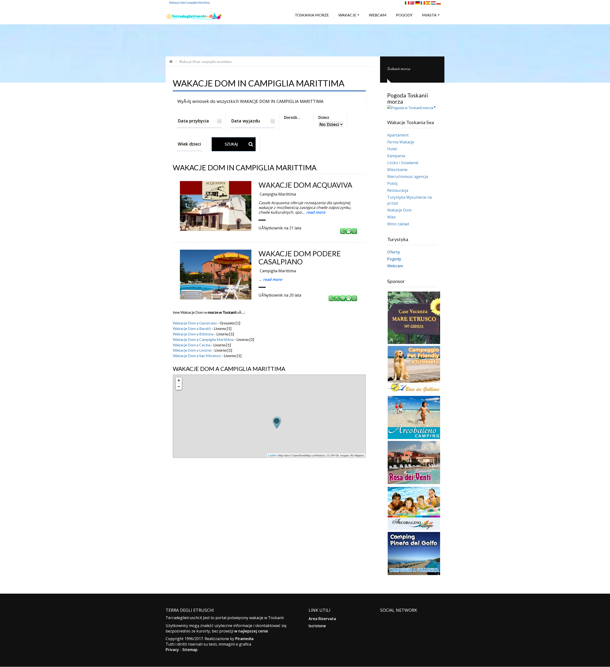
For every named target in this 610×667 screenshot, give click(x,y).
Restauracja (397, 190)
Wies (391, 217)
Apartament (398, 135)
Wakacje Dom (399, 210)
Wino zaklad (398, 224)
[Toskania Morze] (194, 14)
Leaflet (272, 455)
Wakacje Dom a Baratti (192, 328)
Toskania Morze (312, 15)
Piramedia (244, 638)
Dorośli (290, 117)
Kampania (396, 155)
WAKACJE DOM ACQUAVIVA (305, 185)
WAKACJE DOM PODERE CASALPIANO (300, 257)
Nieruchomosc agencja (407, 176)
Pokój (392, 183)
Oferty (393, 252)
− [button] (179, 386)
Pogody (404, 15)
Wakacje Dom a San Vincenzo (197, 355)
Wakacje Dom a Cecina (191, 345)
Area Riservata (322, 618)
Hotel (392, 149)
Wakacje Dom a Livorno (192, 350)
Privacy (172, 649)
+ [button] (179, 380)
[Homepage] (171, 61)
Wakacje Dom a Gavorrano (195, 323)
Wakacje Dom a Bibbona (193, 334)
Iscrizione (317, 625)
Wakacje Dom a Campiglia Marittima (203, 339)
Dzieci (323, 117)
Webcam (377, 15)
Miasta (429, 15)
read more (315, 212)
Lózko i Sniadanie (402, 162)
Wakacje (347, 15)
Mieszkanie (397, 169)
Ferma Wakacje (400, 142)
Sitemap (190, 649)
